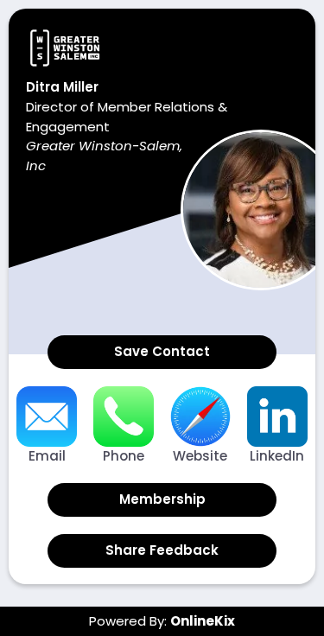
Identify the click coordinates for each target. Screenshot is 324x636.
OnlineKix (202, 621)
